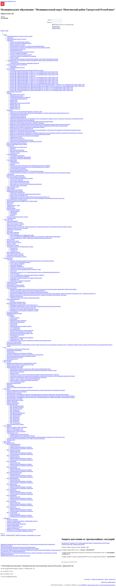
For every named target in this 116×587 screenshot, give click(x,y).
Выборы (9, 93)
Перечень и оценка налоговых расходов (21, 54)
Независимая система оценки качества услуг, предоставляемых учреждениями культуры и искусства (37, 198)
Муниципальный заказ (13, 299)
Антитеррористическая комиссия (19, 114)
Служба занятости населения (18, 168)
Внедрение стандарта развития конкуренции (22, 52)
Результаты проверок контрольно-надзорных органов (21, 356)
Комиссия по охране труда (17, 138)
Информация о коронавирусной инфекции (21, 337)
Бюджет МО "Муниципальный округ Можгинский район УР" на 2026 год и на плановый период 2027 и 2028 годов (41, 90)
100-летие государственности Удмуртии (21, 332)
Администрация (8, 258)
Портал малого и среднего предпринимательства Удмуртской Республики (30, 47)
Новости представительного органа (16, 256)
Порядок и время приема (13, 522)
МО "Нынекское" (15, 417)
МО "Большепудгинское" (17, 407)
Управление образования (17, 266)
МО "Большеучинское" (16, 408)
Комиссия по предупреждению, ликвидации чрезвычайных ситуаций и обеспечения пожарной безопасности (39, 113)
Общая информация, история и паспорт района (19, 36)
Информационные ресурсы (17, 67)
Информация (10, 315)
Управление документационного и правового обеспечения (26, 278)
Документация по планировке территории (21, 448)
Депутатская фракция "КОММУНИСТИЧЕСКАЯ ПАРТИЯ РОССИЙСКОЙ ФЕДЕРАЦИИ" (35, 236)
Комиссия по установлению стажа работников (22, 131)
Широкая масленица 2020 (17, 334)
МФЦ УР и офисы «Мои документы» (17, 427)
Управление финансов (16, 265)
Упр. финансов (8, 360)
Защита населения (12, 288)
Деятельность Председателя (14, 225)
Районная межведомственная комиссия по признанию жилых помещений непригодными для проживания (39, 125)
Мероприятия (10, 386)
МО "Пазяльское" (15, 420)
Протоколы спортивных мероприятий (20, 158)
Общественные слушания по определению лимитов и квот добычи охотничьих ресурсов (34, 59)
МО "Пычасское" (14, 421)
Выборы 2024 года (15, 107)
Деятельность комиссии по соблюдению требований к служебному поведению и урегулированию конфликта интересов (42, 376)
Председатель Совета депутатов (15, 224)
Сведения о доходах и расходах (15, 255)
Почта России (14, 323)
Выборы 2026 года (15, 108)
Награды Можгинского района (15, 424)
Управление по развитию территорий (20, 280)
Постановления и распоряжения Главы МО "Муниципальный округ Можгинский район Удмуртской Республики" (38, 394)
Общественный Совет (13, 187)
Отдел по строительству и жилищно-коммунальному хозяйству (27, 275)
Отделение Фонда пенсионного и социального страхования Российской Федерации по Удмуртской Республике (40, 172)
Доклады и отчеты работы (14, 342)
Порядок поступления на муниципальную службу (20, 364)
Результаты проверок (12, 312)
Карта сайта (112, 579)
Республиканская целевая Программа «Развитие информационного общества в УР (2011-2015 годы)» (37, 437)
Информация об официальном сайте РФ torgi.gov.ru (24, 305)
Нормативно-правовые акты (17, 302)
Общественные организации (14, 189)
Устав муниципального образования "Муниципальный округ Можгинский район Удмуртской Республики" (36, 390)
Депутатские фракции (13, 233)
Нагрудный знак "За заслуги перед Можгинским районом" (26, 184)
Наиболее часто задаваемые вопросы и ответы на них (21, 529)
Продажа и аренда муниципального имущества (23, 307)
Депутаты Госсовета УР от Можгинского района (20, 246)
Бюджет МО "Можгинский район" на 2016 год (22, 76)
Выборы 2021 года (15, 104)
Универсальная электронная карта (19, 434)
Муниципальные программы (15, 398)
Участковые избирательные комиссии (20, 97)
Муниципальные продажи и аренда (16, 303)
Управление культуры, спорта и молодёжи (21, 268)
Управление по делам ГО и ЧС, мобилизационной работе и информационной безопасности (35, 272)
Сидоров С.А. (14, 251)
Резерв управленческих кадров (15, 366)
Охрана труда (10, 145)
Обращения (7, 518)
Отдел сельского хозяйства (17, 263)
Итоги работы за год (12, 359)
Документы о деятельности (14, 229)
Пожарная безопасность (16, 296)
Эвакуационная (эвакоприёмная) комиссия (21, 140)
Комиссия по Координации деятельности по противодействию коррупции (30, 134)
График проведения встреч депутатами (17, 228)
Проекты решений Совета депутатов (17, 391)
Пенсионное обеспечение (14, 383)
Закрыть (3, 16)
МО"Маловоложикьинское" (17, 413)
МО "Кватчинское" (15, 411)
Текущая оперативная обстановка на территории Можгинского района (29, 292)
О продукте (87, 579)
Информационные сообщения (18, 320)
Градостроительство (12, 404)
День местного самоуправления (15, 175)
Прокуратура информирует (17, 322)
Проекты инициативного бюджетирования (21, 330)
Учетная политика (12, 283)
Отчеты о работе (11, 243)
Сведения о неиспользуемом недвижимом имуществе (24, 63)
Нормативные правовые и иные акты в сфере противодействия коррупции (30, 369)
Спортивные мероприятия (17, 155)
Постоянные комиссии (13, 232)
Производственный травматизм (18, 151)
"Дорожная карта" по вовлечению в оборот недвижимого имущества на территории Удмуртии (32, 60)
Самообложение (11, 218)
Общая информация (12, 221)
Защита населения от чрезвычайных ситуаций (28, 535)
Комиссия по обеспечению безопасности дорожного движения (27, 123)
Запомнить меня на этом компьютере (64, 24)
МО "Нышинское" (15, 418)
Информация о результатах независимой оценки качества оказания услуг (29, 197)
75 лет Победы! (14, 336)
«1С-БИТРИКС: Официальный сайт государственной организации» (96, 585)
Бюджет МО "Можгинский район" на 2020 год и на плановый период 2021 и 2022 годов (34, 81)
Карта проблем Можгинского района (17, 144)
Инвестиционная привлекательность (17, 143)
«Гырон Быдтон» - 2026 (13, 205)
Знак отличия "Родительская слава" (19, 182)
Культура (12, 164)
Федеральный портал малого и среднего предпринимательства (27, 46)
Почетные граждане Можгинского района (21, 178)
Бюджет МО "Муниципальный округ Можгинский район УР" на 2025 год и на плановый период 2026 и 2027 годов (41, 88)
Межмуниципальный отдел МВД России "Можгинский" (22, 201)
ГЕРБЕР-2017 (10, 206)
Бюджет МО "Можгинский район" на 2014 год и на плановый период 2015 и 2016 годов (34, 73)
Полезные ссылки (15, 152)
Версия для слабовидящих (108, 582)
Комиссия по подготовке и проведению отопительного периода (27, 127)
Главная (3, 535)
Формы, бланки (14, 373)
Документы (13, 66)
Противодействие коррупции (15, 357)
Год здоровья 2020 (15, 329)
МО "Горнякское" (15, 410)
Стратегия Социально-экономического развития (23, 56)
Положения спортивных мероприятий (20, 157)
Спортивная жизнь (12, 154)
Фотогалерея (10, 202)
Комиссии (9, 110)
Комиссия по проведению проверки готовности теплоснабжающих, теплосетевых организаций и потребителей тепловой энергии (45, 130)
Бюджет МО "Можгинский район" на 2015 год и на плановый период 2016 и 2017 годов (34, 74)
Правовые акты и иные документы (16, 431)
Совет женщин (11, 188)
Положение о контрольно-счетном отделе (18, 349)
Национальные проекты (13, 209)
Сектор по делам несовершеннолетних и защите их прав (25, 269)
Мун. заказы (7, 441)
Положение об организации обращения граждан (20, 531)
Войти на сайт (4, 30)
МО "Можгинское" (15, 415)
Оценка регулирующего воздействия (17, 64)
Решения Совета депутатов (14, 393)
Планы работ (10, 352)
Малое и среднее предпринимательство (20, 43)
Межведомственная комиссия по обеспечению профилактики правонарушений (31, 121)
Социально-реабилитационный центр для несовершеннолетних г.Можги (29, 167)
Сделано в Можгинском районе (18, 53)
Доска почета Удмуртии (16, 179)
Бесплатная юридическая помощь (19, 170)
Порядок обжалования (13, 403)
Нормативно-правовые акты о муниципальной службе (21, 363)
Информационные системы (14, 313)
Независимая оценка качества (15, 191)
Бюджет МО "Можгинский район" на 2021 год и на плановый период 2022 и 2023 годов (34, 83)
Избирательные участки (16, 96)
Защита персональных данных (15, 400)
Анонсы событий (14, 317)
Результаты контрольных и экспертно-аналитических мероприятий (25, 354)
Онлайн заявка (14, 61)
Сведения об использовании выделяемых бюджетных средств (26, 70)
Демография (13, 214)
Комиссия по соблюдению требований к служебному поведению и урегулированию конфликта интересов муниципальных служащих (46, 133)
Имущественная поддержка (17, 44)
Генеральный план (15, 445)
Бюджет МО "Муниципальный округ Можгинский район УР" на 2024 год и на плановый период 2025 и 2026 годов (41, 87)
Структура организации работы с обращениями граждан (22, 521)
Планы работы (11, 239)
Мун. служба (7, 361)
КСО (5, 347)
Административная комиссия (18, 117)
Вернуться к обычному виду (8, 1)
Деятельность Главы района (14, 282)
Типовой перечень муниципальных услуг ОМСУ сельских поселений (26, 438)
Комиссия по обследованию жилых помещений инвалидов (26, 141)
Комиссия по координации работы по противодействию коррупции (28, 377)
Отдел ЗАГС (13, 270)
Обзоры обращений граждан (14, 526)
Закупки (12, 300)
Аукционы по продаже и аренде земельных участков (24, 309)
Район (5, 34)
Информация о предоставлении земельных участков (24, 310)
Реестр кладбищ (14, 57)
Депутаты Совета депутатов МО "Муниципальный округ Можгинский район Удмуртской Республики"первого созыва (39, 226)
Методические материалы (17, 150)
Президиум (10, 231)
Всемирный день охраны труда (18, 147)
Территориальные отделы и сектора (16, 39)
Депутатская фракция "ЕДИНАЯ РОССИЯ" (22, 235)
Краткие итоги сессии (13, 241)
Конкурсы (13, 148)
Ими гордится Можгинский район (16, 177)
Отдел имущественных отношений (19, 276)
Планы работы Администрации (15, 285)
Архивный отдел (14, 279)
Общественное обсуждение (14, 91)
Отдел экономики (15, 273)
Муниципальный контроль (14, 343)
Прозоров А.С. (14, 248)
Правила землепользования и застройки (21, 447)
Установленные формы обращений (16, 524)
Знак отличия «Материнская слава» (19, 181)
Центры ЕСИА (11, 440)
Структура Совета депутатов (14, 222)
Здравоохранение (14, 162)
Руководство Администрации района (20, 262)
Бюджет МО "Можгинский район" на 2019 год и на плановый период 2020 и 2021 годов (34, 80)
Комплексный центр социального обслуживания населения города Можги (30, 165)
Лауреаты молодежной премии (18, 185)
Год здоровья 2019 (15, 327)
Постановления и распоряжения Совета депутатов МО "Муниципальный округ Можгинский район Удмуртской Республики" (41, 397)
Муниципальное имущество (17, 49)
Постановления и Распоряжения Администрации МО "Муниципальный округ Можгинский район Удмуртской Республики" (41, 396)
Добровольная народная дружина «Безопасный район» (25, 297)
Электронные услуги (12, 433)
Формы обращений (12, 401)
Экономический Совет (16, 50)
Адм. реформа (7, 425)
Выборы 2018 (13, 101)
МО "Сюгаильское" (15, 423)
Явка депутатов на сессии (14, 242)
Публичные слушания (13, 245)
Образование (13, 161)
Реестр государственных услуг (15, 430)
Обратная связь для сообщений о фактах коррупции (24, 380)
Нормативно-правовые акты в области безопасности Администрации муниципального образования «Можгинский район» (43, 289)
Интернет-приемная (12, 519)
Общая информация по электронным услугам (22, 435)
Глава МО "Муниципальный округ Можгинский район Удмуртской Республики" (32, 261)
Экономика (10, 40)
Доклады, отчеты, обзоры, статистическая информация (25, 379)
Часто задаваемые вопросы (17, 381)
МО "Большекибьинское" (17, 406)
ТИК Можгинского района (17, 94)
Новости (12, 316)
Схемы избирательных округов (18, 98)
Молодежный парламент (13, 252)
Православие (13, 324)
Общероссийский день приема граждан (20, 326)
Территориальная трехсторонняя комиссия (21, 128)
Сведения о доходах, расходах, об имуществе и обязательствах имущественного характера (34, 374)
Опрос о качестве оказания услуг (19, 195)
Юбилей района (11, 208)
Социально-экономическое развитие (20, 42)
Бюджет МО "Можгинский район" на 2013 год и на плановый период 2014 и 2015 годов (34, 71)
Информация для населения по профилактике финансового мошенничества (30, 340)
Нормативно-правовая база (17, 192)
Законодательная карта (13, 528)
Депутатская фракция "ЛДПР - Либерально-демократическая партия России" (31, 238)
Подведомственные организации (16, 286)
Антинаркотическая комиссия (18, 115)
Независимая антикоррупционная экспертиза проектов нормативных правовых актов (33, 370)
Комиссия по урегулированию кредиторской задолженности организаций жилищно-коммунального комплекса (40, 124)
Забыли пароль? (56, 28)
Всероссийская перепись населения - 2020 (21, 333)
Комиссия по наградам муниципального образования (24, 135)
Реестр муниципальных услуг (15, 428)
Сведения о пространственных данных (17, 216)
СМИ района (10, 174)
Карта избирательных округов (15, 253)
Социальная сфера (12, 160)
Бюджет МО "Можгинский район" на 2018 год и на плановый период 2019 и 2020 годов (34, 79)
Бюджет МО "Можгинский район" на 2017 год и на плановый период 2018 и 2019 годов (34, 77)
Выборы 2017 (13, 100)
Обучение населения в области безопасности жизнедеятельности (27, 290)
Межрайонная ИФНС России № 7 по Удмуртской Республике (26, 171)
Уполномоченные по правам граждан (17, 199)
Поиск (106, 579)
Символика (10, 37)
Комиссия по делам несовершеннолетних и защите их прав (26, 111)
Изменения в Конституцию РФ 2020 (20, 103)
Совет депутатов (8, 219)
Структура (10, 259)
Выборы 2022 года (15, 106)
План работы (13, 319)
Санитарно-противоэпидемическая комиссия (22, 120)
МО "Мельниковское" (16, 414)
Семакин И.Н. (14, 249)
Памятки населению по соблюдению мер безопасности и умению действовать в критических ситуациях (38, 295)
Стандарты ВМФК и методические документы (19, 353)
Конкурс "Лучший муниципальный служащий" (20, 387)
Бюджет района (11, 69)
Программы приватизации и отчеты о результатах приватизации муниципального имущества (35, 306)
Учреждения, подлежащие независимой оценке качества (25, 194)
